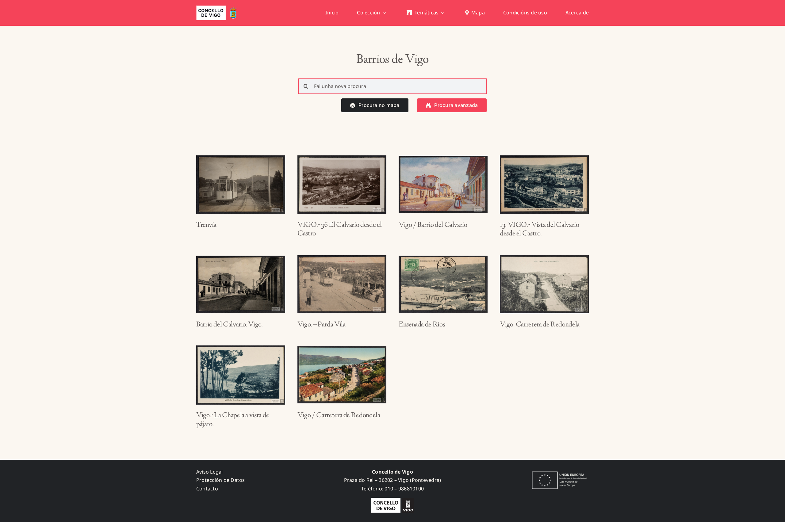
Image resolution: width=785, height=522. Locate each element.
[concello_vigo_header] (217, 8)
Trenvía (206, 225)
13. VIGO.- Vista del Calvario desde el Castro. (539, 229)
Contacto (207, 488)
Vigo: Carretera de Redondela (540, 325)
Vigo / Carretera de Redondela (338, 416)
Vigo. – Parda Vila (321, 325)
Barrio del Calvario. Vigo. (229, 325)
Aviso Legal (209, 471)
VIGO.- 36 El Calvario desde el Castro (339, 229)
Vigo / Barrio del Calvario (433, 225)
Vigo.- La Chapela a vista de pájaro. (232, 420)
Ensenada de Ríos (422, 325)
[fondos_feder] (558, 472)
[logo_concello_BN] (392, 500)
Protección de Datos (220, 480)
